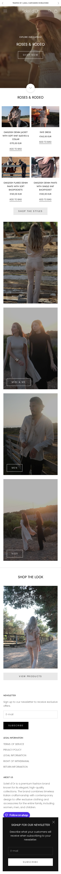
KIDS (15, 553)
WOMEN (17, 296)
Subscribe (30, 862)
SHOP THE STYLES (30, 211)
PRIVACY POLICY (12, 749)
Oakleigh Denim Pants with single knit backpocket (45, 186)
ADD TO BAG (15, 148)
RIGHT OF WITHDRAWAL (16, 761)
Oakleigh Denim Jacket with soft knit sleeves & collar (16, 136)
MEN (14, 467)
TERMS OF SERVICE (13, 744)
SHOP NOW (30, 55)
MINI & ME (19, 382)
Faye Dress (45, 132)
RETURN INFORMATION (15, 766)
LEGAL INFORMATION (14, 755)
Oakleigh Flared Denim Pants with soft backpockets (16, 186)
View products (30, 676)
